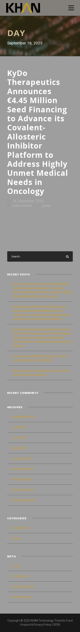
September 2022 (24, 500)
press (46, 205)
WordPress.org (22, 597)
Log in (17, 565)
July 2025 (19, 427)
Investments (21, 527)
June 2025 (20, 437)
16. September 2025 (28, 201)
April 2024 (19, 448)
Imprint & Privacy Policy (36, 624)
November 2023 (23, 469)
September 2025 (24, 416)
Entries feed (21, 576)
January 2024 (22, 458)
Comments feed (23, 586)
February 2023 (22, 479)
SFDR (56, 624)
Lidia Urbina (22, 205)
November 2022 (23, 489)
